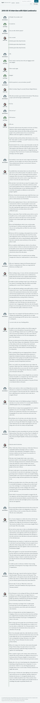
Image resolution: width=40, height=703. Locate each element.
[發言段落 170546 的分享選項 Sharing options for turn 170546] (9, 662)
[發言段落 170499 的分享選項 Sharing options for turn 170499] (9, 171)
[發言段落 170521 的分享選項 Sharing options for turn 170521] (9, 401)
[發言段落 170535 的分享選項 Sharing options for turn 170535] (9, 552)
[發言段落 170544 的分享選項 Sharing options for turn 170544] (9, 645)
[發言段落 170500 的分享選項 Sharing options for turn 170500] (9, 183)
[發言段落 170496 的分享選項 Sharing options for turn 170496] (9, 138)
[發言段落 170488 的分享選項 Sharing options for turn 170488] (9, 82)
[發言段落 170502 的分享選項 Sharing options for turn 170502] (9, 202)
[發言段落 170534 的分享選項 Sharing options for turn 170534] (9, 541)
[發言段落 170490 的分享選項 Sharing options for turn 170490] (9, 96)
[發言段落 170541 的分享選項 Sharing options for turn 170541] (9, 612)
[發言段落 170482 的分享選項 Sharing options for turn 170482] (9, 44)
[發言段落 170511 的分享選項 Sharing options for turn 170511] (9, 288)
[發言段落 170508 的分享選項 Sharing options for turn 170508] (9, 263)
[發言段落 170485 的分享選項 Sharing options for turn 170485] (9, 61)
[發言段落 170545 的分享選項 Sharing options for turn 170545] (9, 654)
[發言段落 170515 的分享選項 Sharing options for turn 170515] (9, 328)
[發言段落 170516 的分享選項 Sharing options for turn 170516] (9, 340)
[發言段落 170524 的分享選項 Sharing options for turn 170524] (9, 431)
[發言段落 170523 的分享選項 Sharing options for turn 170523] (9, 418)
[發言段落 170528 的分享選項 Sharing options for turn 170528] (9, 470)
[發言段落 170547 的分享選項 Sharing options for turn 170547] (9, 673)
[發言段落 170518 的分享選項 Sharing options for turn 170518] (9, 365)
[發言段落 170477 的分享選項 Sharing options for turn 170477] (9, 17)
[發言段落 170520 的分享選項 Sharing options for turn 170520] (9, 388)
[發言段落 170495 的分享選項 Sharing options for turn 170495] (9, 128)
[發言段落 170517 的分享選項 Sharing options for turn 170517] (9, 353)
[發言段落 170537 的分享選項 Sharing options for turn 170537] (9, 573)
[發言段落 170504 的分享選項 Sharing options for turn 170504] (9, 224)
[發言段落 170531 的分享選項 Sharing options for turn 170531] (9, 508)
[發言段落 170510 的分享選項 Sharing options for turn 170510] (9, 282)
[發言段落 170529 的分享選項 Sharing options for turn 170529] (9, 482)
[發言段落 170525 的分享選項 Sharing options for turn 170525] (9, 444)
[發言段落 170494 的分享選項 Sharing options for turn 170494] (9, 124)
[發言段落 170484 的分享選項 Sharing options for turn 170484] (9, 54)
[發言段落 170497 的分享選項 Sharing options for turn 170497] (9, 145)
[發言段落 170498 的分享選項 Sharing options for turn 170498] (9, 160)
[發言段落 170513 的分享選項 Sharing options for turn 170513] (9, 314)
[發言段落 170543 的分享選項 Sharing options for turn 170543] (9, 633)
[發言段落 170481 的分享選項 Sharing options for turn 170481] (9, 41)
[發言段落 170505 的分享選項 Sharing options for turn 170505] (9, 233)
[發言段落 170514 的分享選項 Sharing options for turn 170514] (9, 322)
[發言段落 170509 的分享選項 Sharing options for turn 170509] (9, 273)
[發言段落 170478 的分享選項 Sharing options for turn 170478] (9, 24)
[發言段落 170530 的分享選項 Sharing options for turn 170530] (9, 494)
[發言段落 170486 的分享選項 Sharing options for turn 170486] (9, 68)
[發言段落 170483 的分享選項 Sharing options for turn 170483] (9, 48)
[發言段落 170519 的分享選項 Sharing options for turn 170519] (9, 375)
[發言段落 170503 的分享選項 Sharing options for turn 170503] (9, 214)
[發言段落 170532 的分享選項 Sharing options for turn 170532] (9, 519)
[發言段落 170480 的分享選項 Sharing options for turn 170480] (9, 37)
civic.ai (27, 699)
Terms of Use (22, 700)
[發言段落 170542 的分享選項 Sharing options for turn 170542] (9, 623)
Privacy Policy (17, 700)
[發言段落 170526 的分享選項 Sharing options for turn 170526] (9, 448)
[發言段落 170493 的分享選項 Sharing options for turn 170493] (9, 117)
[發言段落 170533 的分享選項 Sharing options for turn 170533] (9, 529)
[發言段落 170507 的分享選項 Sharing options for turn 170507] (9, 255)
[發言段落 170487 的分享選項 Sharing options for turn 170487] (9, 75)
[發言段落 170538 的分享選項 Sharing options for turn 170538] (9, 584)
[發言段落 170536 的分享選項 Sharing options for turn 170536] (9, 564)
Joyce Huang (5, 26)
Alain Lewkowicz (5, 19)
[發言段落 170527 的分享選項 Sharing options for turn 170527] (9, 458)
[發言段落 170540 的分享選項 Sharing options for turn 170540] (9, 604)
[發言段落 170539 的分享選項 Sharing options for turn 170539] (9, 593)
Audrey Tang (5, 40)
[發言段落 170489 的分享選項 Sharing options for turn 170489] (9, 89)
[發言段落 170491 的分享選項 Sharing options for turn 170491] (9, 104)
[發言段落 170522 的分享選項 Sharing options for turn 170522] (9, 408)
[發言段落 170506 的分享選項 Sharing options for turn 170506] (9, 245)
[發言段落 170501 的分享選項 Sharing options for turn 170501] (9, 195)
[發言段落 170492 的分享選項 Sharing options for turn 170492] (9, 111)
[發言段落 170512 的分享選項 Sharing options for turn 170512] (9, 300)
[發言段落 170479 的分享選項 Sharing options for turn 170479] (9, 31)
